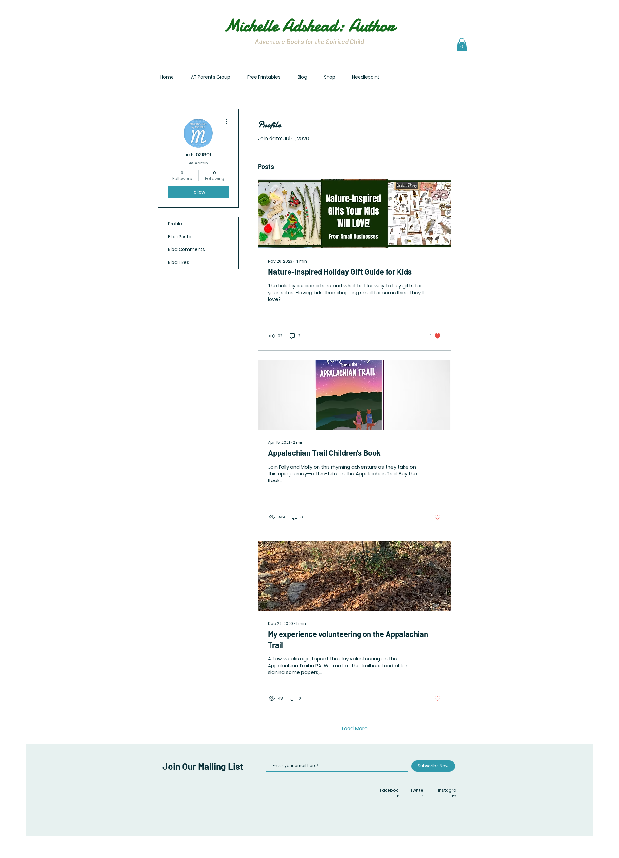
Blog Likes (178, 262)
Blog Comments (186, 249)
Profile (175, 223)
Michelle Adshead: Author (309, 25)
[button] (462, 44)
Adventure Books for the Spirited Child (309, 41)
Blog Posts (179, 236)
